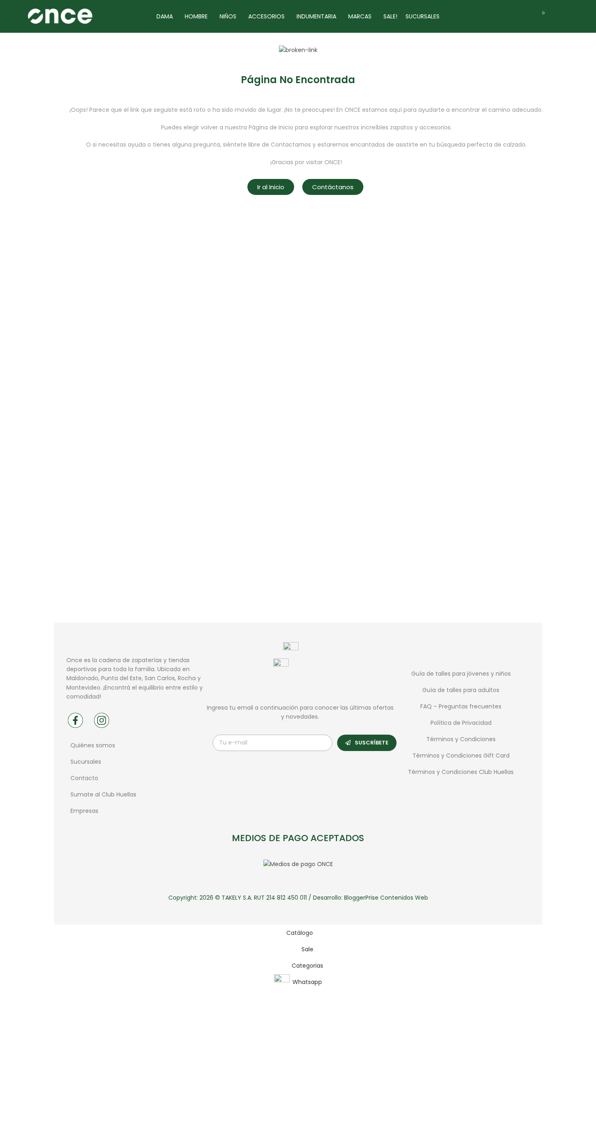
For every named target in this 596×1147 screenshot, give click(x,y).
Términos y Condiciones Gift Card (461, 755)
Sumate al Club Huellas (103, 794)
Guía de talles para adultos (460, 690)
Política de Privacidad (461, 723)
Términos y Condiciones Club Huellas (461, 772)
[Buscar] (557, 16)
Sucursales (86, 762)
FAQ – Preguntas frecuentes (460, 706)
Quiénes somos (92, 745)
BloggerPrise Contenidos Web (386, 898)
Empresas (84, 811)
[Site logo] (60, 16)
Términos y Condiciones (461, 739)
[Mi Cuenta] (571, 16)
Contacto (84, 778)
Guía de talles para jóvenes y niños (461, 674)
